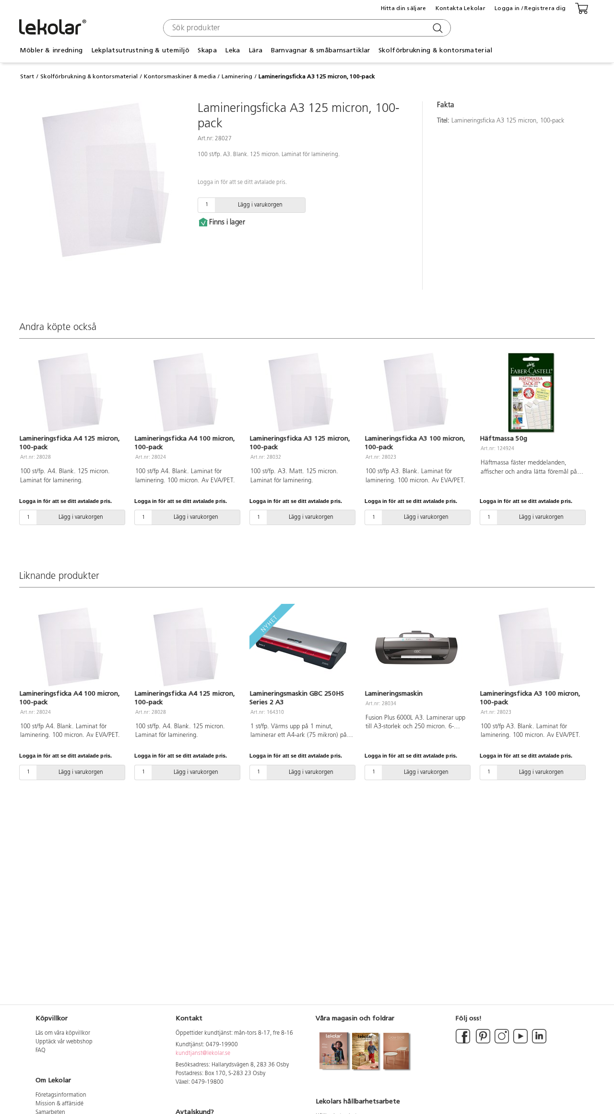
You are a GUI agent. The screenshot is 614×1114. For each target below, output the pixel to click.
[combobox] (306, 28)
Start (27, 76)
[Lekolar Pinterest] (482, 1042)
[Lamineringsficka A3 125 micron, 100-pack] (301, 393)
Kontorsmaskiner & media (180, 76)
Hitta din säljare (403, 8)
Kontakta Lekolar (460, 8)
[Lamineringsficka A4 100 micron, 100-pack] (186, 393)
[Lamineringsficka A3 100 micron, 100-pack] (416, 393)
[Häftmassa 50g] (531, 393)
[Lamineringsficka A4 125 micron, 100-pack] (71, 393)
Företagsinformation (60, 1095)
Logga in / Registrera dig (530, 8)
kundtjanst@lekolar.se (203, 1053)
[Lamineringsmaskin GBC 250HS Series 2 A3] (301, 647)
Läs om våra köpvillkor (62, 1033)
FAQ (40, 1050)
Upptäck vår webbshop (64, 1042)
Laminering (237, 76)
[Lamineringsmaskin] (416, 647)
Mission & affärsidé (59, 1104)
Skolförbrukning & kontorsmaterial (89, 76)
